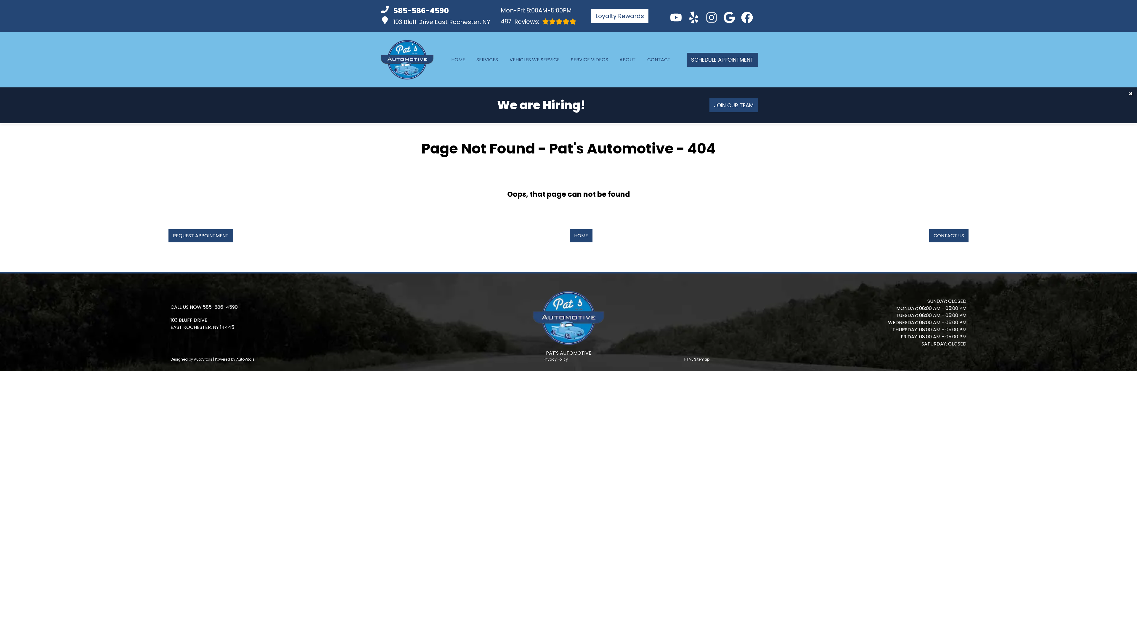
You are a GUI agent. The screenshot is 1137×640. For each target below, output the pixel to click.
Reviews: (520, 21)
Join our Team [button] (734, 105)
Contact (659, 59)
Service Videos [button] (589, 59)
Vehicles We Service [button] (535, 59)
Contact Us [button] (949, 235)
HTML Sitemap (696, 359)
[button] (676, 17)
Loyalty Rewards (619, 16)
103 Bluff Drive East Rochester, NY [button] (441, 22)
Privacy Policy (556, 359)
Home (458, 59)
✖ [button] (1131, 93)
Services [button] (487, 59)
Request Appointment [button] (201, 235)
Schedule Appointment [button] (722, 59)
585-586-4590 (220, 307)
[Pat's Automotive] (407, 59)
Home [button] (581, 235)
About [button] (627, 59)
